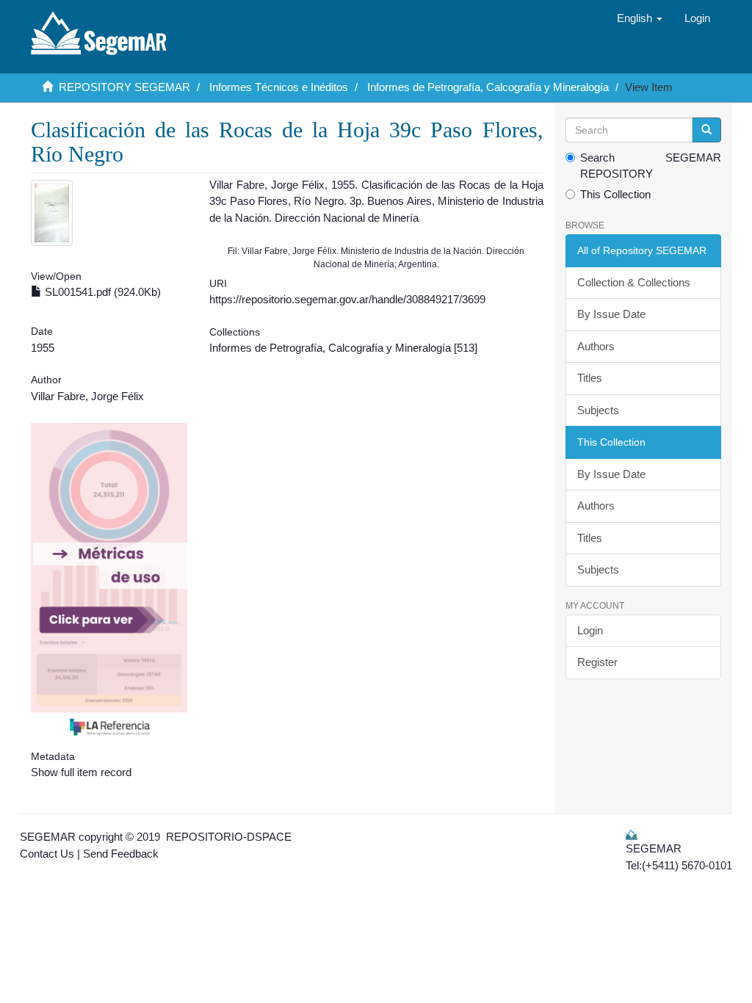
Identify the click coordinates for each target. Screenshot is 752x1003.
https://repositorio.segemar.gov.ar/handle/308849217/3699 (347, 299)
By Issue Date (611, 314)
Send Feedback (121, 853)
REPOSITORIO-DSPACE (229, 836)
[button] (639, 18)
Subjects (598, 410)
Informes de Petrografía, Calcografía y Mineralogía (488, 87)
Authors (596, 346)
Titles (589, 378)
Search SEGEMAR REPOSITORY (651, 166)
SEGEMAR (48, 836)
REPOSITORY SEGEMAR (124, 87)
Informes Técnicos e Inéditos (278, 87)
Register (597, 662)
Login (590, 630)
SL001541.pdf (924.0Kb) (101, 292)
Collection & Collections (633, 282)
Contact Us (47, 853)
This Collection (615, 194)
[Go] (706, 129)
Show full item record (81, 772)
